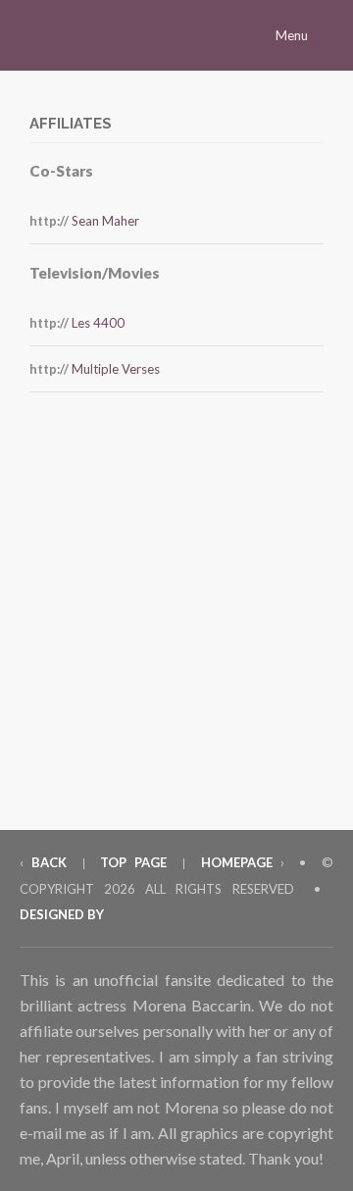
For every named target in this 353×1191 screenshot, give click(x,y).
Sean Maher (105, 221)
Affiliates (70, 123)
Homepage (237, 862)
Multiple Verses (116, 369)
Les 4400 (98, 323)
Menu (293, 35)
